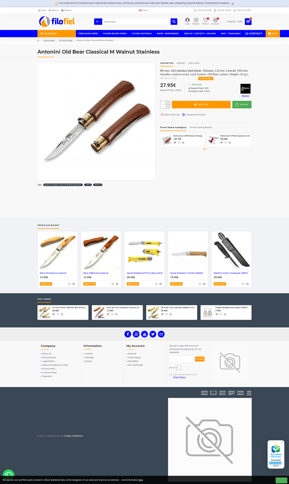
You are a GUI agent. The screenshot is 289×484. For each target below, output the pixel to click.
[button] (204, 149)
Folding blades (49, 40)
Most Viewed (44, 299)
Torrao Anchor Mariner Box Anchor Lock (69, 307)
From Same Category (173, 127)
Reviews (181, 63)
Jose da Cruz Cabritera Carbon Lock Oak (124, 307)
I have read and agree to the (185, 375)
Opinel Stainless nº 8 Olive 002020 (186, 273)
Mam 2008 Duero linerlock (95, 273)
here (141, 480)
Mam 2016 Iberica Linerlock (53, 273)
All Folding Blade (66, 40)
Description (166, 63)
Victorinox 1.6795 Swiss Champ (187, 136)
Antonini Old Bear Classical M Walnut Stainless (63, 185)
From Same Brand (201, 127)
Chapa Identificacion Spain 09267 (231, 307)
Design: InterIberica (73, 436)
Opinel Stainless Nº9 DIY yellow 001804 (145, 273)
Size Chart (194, 63)
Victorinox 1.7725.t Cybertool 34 (235, 136)
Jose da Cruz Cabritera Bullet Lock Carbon (178, 307)
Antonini (97, 185)
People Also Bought (48, 225)
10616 (87, 185)
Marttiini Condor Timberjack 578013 (231, 273)
